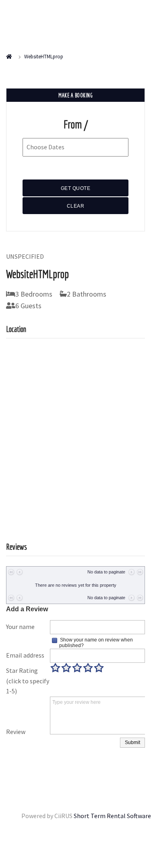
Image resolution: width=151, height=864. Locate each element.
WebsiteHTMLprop (43, 56)
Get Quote (76, 188)
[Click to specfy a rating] (55, 668)
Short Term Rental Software (112, 816)
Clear (76, 206)
